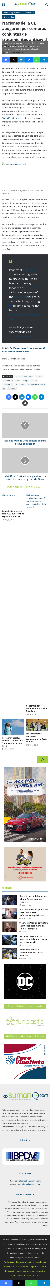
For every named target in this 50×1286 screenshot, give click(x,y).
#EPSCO (28, 270)
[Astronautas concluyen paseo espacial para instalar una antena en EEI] (9, 940)
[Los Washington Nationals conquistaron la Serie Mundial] (37, 725)
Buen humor (40, 1262)
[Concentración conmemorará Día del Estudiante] (37, 598)
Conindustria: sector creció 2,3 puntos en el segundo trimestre (13, 514)
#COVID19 (30, 288)
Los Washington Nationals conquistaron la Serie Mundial (36, 737)
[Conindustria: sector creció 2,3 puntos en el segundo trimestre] (13, 501)
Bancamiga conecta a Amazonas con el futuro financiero (31, 952)
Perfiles (27, 1275)
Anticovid (18, 377)
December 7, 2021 (20, 336)
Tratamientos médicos (36, 384)
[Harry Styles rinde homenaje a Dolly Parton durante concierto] (9, 900)
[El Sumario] (25, 4)
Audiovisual (9, 1262)
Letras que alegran (25, 1271)
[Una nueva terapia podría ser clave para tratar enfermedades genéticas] (9, 913)
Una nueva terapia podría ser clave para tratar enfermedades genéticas (33, 912)
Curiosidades (22, 1266)
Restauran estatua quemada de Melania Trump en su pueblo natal (12, 742)
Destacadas (9, 17)
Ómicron (34, 380)
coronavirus (28, 377)
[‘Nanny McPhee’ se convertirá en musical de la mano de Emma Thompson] (9, 927)
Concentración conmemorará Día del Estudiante (36, 708)
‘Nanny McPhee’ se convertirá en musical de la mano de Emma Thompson (33, 926)
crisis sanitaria (8, 380)
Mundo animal (16, 1275)
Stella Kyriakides (19, 384)
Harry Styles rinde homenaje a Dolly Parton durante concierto (33, 899)
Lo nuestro (40, 1271)
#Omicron (20, 297)
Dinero (43, 1266)
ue (4, 388)
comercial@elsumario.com (28, 1184)
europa (25, 380)
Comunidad (29, 12)
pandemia (7, 384)
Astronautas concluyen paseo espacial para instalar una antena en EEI (33, 939)
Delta (18, 380)
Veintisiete (12, 388)
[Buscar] (42, 759)
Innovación (10, 1271)
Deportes (34, 1266)
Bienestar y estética (12, 12)
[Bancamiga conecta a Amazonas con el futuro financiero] (9, 953)
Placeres (36, 1275)
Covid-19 (39, 377)
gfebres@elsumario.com (30, 1181)
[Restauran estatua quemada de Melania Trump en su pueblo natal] (13, 727)
